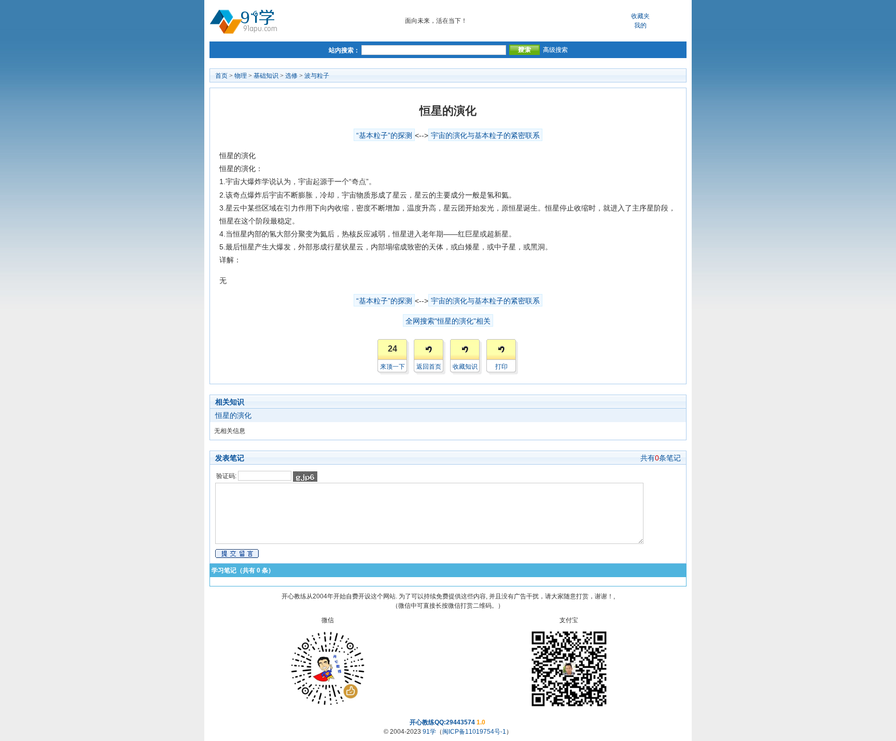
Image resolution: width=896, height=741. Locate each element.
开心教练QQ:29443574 (442, 722)
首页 (221, 75)
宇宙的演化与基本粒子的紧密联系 (485, 135)
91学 (429, 731)
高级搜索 (555, 49)
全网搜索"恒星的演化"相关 (448, 321)
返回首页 (428, 366)
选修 (291, 75)
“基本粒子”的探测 (384, 135)
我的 (640, 25)
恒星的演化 (233, 415)
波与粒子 (316, 75)
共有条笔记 (660, 458)
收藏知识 (465, 366)
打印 (501, 366)
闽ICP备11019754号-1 (474, 731)
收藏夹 (640, 16)
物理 (240, 75)
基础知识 (266, 75)
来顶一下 (392, 366)
